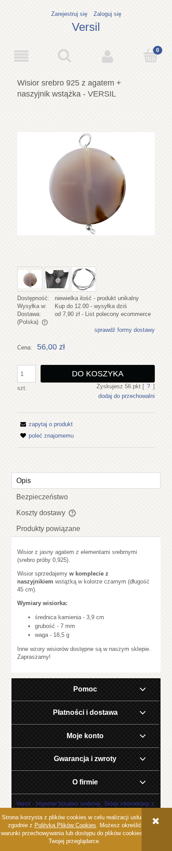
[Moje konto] (107, 56)
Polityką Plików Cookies (65, 825)
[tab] (86, 480)
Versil (86, 26)
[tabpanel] (86, 604)
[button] (21, 56)
